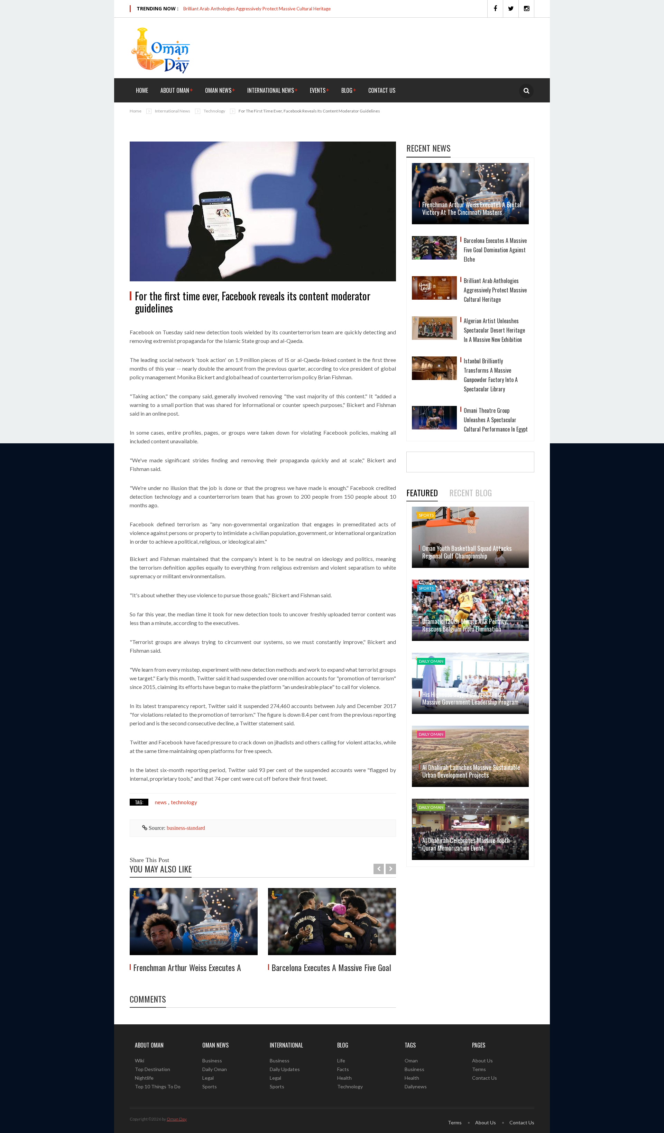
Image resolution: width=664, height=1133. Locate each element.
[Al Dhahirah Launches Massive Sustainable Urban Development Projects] (470, 756)
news (161, 802)
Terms (479, 1069)
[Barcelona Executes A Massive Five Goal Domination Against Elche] (332, 921)
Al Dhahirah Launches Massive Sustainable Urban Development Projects (471, 771)
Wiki (139, 1060)
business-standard (186, 828)
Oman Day (177, 1119)
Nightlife (144, 1078)
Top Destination (152, 1069)
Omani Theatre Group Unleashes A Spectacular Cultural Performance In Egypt (496, 419)
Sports (209, 1086)
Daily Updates (285, 1069)
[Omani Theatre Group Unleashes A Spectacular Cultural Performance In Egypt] (434, 421)
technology (184, 802)
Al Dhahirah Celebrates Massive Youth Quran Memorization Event (466, 844)
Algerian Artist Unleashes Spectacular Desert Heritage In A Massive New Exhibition (494, 330)
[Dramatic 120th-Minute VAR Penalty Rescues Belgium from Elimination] (470, 610)
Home (142, 90)
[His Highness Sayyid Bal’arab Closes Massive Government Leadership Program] (470, 683)
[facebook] (495, 8)
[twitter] (510, 8)
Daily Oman (214, 1069)
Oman (411, 1060)
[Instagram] (526, 8)
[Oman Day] (161, 50)
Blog (346, 90)
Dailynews (416, 1086)
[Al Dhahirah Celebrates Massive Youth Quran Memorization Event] (470, 829)
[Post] (263, 211)
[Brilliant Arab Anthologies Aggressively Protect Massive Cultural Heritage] (434, 291)
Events (317, 90)
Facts (343, 1069)
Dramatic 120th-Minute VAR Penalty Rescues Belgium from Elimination (464, 625)
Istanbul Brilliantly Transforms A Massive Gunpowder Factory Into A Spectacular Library (491, 375)
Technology (214, 111)
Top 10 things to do (158, 1086)
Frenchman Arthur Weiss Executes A (187, 967)
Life (341, 1060)
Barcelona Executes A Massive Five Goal (331, 967)
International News (270, 90)
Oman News (218, 90)
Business (212, 1060)
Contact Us (381, 90)
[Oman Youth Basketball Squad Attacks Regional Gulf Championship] (470, 537)
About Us (482, 1060)
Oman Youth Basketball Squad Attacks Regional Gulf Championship (466, 552)
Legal (208, 1078)
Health (344, 1078)
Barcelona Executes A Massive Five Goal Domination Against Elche (495, 249)
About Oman (174, 90)
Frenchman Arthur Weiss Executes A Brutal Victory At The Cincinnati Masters (471, 208)
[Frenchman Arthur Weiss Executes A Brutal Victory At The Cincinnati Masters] (194, 921)
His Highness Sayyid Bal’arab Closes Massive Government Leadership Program (470, 698)
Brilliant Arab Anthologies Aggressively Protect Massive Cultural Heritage (257, 8)
